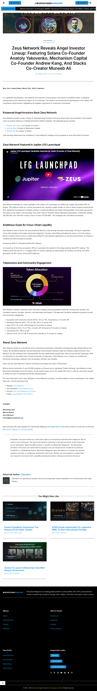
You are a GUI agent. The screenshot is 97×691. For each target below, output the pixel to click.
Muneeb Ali (11, 131)
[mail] (71, 672)
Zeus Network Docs (25, 388)
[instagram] (58, 672)
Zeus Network (18, 386)
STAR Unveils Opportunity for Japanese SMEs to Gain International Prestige (71, 528)
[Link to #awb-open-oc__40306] (4, 3)
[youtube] (61, 672)
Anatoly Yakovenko (14, 126)
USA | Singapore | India (54, 688)
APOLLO (29, 394)
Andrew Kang (12, 128)
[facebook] (51, 672)
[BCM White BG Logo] (48, 3)
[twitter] (54, 672)
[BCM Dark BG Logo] (13, 592)
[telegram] (68, 672)
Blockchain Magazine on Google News (17, 429)
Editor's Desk (18, 532)
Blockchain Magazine (38, 688)
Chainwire (59, 74)
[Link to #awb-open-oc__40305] (91, 3)
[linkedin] (65, 672)
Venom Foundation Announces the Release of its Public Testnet (21, 528)
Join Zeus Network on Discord (24, 391)
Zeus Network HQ (19, 394)
